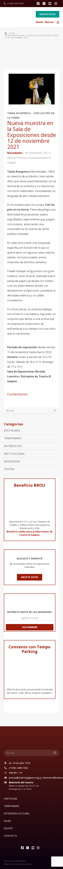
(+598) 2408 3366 (15, 3)
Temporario (12, 438)
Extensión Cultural (17, 813)
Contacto (10, 835)
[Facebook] (38, 3)
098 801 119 (15, 772)
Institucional (14, 454)
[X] (44, 3)
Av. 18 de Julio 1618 (19, 763)
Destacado (12, 430)
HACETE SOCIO (29, 577)
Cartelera (10, 798)
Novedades (14, 153)
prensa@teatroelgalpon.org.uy (25, 777)
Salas (7, 820)
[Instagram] (56, 3)
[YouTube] (50, 3)
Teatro (9, 469)
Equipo (8, 828)
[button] (48, 22)
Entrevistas (13, 446)
